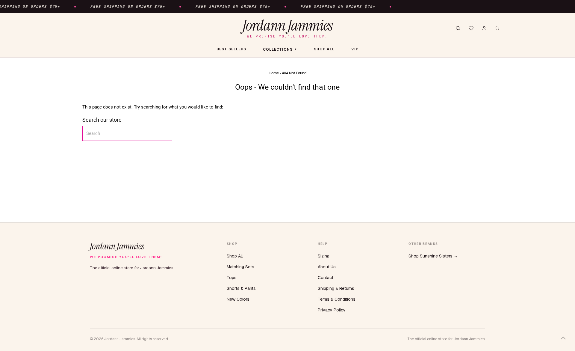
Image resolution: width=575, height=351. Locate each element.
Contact (325, 277)
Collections (280, 49)
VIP (354, 49)
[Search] (458, 28)
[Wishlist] (471, 28)
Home (274, 73)
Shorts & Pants (241, 288)
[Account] (484, 28)
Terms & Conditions (336, 299)
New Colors (238, 299)
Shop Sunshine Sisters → (433, 256)
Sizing (323, 256)
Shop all (324, 49)
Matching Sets (240, 266)
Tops (232, 277)
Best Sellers (231, 49)
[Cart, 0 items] (497, 28)
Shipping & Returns (336, 288)
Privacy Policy (332, 310)
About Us (327, 266)
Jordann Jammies (287, 28)
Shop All (235, 256)
